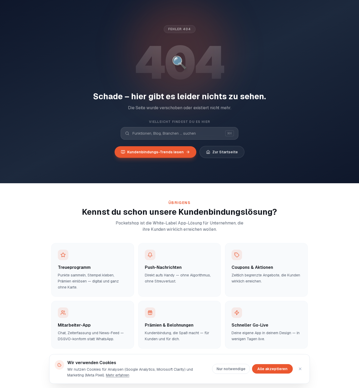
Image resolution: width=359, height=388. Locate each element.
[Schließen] (300, 369)
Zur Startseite (225, 152)
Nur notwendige (231, 368)
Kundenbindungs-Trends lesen (155, 152)
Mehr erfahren (117, 375)
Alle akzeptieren (272, 368)
